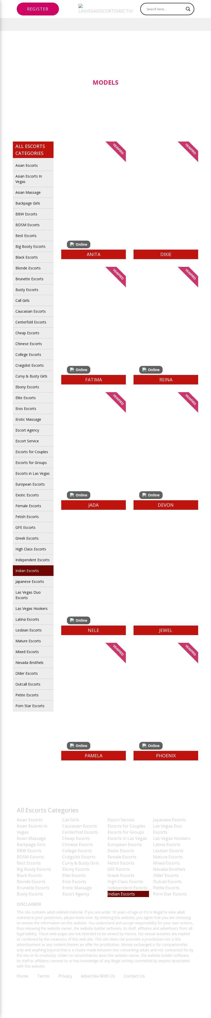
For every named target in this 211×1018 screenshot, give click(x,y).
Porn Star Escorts (30, 705)
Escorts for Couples (31, 451)
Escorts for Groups (31, 462)
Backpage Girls (27, 203)
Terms (43, 976)
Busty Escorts (26, 289)
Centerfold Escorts (30, 322)
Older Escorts (26, 673)
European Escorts (30, 484)
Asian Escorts (26, 165)
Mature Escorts (28, 640)
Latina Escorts (27, 619)
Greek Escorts (27, 538)
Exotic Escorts (27, 495)
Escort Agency (27, 430)
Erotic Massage (28, 419)
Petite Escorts (27, 694)
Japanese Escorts (29, 581)
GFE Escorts (25, 527)
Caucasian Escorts (30, 311)
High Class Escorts (30, 549)
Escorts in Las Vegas (32, 473)
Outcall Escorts (27, 684)
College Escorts (28, 354)
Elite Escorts (25, 397)
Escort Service (27, 440)
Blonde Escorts (28, 268)
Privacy (65, 976)
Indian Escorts (27, 570)
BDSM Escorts (27, 224)
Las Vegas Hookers (31, 608)
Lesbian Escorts (28, 630)
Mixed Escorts (27, 651)
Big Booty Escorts (30, 246)
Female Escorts (28, 505)
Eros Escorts (25, 408)
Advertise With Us (98, 976)
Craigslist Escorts (29, 365)
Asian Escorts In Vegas (28, 179)
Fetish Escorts (27, 516)
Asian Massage (28, 192)
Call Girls (22, 300)
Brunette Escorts (29, 278)
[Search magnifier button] (188, 9)
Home (22, 976)
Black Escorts (26, 257)
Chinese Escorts (28, 343)
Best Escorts (26, 235)
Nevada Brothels (29, 662)
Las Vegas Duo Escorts (28, 595)
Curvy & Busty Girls (31, 376)
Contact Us (134, 976)
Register (38, 9)
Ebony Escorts (27, 386)
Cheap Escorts (27, 332)
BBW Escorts (26, 214)
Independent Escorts (32, 559)
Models (105, 82)
